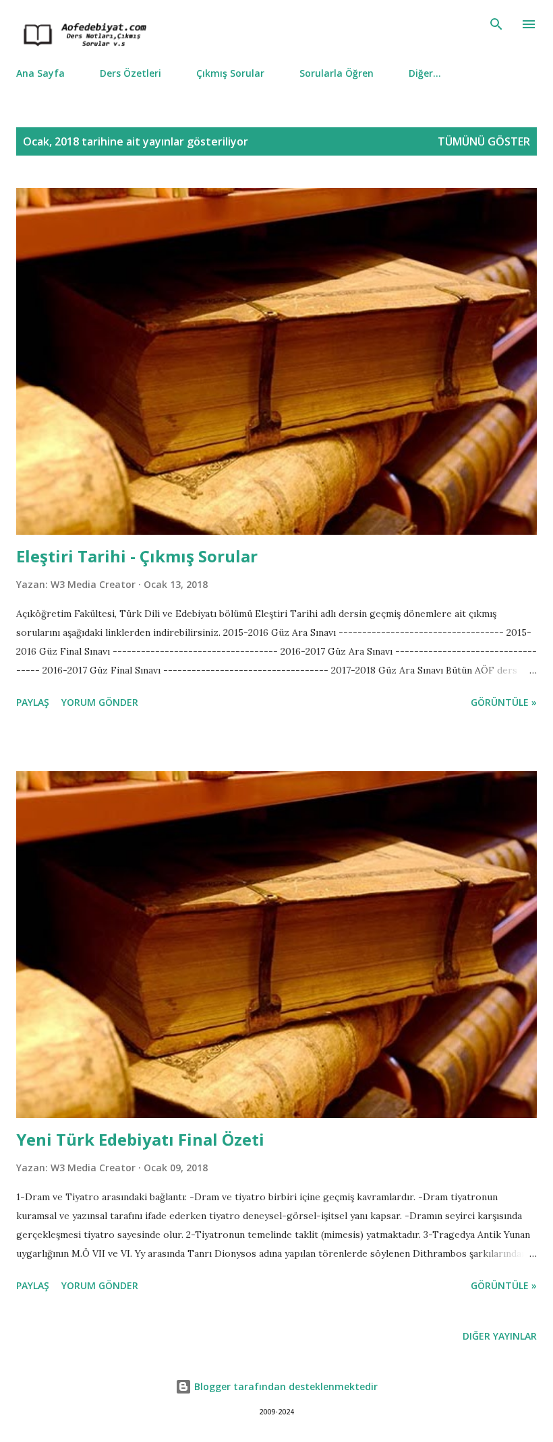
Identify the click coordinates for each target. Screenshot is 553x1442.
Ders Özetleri (130, 73)
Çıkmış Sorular (230, 73)
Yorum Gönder (99, 702)
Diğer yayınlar (500, 1336)
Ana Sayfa (40, 73)
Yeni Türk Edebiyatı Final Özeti (140, 1139)
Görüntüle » (504, 702)
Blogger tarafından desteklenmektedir (285, 1386)
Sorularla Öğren (336, 73)
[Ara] (496, 24)
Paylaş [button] (32, 702)
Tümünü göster (484, 141)
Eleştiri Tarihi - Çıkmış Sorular (137, 556)
